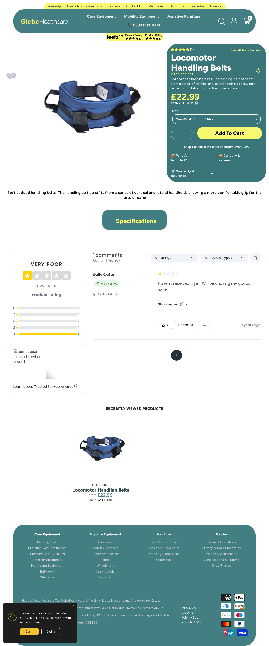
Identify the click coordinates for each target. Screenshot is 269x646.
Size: (175, 111)
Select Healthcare (101, 485)
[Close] (74, 606)
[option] (89, 109)
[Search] (221, 21)
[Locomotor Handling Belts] (100, 449)
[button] (183, 49)
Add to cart (229, 133)
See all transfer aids (246, 50)
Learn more (32, 622)
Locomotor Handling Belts (100, 490)
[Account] (234, 21)
